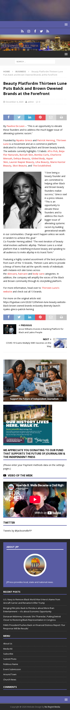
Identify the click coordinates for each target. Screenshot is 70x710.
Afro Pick (53, 151)
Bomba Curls (41, 154)
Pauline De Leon (16, 126)
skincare (12, 273)
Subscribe (8, 653)
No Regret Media (52, 706)
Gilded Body (38, 158)
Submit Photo (9, 658)
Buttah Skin (26, 154)
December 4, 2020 (14, 101)
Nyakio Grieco (24, 140)
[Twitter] (41, 31)
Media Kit (7, 648)
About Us (7, 643)
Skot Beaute (20, 165)
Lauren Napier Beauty (21, 162)
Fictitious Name (10, 664)
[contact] (22, 31)
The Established (42, 165)
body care (38, 273)
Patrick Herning (46, 140)
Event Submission (12, 669)
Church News (9, 679)
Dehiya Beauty (22, 158)
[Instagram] (29, 31)
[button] (65, 24)
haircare (23, 273)
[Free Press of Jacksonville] (35, 48)
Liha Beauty (42, 162)
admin (31, 101)
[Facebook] (35, 31)
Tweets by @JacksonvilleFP (17, 530)
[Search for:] (35, 61)
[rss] (48, 31)
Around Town (9, 674)
